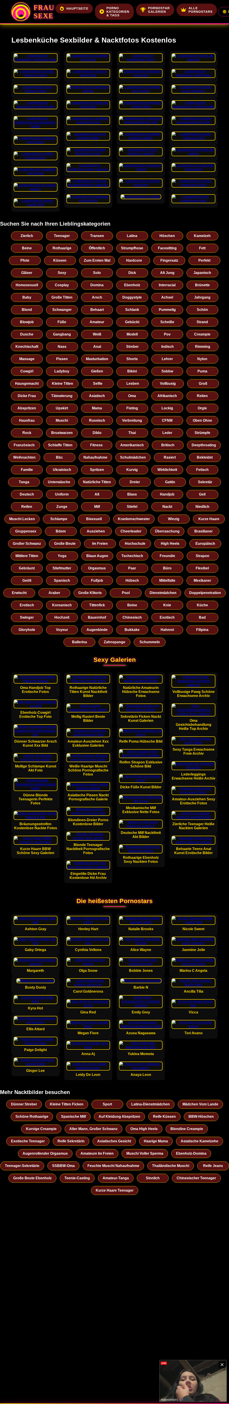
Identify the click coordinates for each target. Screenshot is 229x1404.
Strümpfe (202, 433)
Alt (97, 494)
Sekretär (205, 482)
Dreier (135, 482)
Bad (202, 617)
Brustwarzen (62, 433)
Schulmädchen (133, 457)
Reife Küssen (164, 1116)
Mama (97, 408)
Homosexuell (27, 285)
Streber (132, 346)
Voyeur (62, 630)
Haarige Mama (156, 1141)
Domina (97, 285)
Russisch (97, 420)
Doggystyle (132, 297)
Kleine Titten (62, 383)
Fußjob (97, 580)
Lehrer (167, 359)
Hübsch (132, 580)
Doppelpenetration (205, 593)
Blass (132, 494)
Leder (167, 433)
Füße (61, 322)
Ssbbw (167, 371)
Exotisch (167, 617)
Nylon (202, 359)
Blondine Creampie (186, 1129)
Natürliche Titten (97, 482)
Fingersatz (169, 260)
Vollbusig (168, 383)
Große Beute (65, 543)
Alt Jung (167, 273)
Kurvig (132, 470)
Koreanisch (62, 605)
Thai (132, 433)
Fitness (96, 445)
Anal (97, 346)
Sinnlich (153, 1178)
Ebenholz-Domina (191, 1153)
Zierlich (27, 236)
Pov (167, 334)
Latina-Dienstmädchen (150, 1104)
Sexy (62, 273)
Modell (132, 334)
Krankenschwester (134, 519)
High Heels (170, 543)
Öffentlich (97, 248)
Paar (132, 568)
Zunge (61, 507)
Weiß (97, 334)
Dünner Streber (24, 1104)
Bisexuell (94, 519)
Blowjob (27, 322)
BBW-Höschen (201, 1116)
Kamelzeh (202, 236)
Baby (26, 297)
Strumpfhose (132, 248)
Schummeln (150, 642)
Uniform (62, 494)
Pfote (24, 260)
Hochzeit (61, 617)
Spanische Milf (73, 1116)
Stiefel (132, 507)
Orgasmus (97, 568)
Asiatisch (97, 396)
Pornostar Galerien (159, 9)
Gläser (26, 273)
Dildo (97, 433)
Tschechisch (132, 556)
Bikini (132, 371)
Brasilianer (203, 531)
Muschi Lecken (22, 519)
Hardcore (134, 260)
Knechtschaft (26, 346)
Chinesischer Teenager (196, 1178)
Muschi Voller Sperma (144, 1153)
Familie (27, 470)
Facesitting (167, 248)
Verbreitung (132, 420)
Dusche (26, 334)
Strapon (202, 556)
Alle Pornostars (200, 9)
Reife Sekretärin (71, 1141)
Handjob (167, 494)
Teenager (62, 236)
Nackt (167, 507)
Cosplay (62, 285)
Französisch (24, 445)
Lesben (132, 383)
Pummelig (167, 310)
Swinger (27, 617)
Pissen (62, 359)
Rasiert (170, 457)
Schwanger (62, 310)
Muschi (62, 420)
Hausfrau (27, 420)
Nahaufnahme (95, 457)
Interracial (167, 285)
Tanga (24, 482)
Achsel (167, 297)
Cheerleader (131, 531)
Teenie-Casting (77, 1178)
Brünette (202, 285)
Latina (132, 236)
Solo (97, 273)
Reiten (202, 396)
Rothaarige (62, 248)
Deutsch (27, 494)
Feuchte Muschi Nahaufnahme (113, 1166)
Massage (26, 359)
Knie (167, 605)
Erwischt (19, 593)
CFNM (167, 420)
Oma (132, 396)
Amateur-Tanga (116, 1178)
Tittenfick (97, 605)
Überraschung (167, 531)
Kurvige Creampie (41, 1129)
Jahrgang (202, 297)
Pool (126, 593)
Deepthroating (204, 445)
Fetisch (202, 470)
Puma (202, 371)
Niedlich (202, 507)
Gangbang (62, 334)
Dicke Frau (27, 396)
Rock (26, 433)
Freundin (167, 556)
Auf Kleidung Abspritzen (119, 1116)
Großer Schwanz (27, 543)
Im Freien (100, 543)
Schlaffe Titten (60, 445)
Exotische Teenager (28, 1141)
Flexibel (202, 568)
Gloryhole (27, 630)
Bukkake (132, 630)
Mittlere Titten (26, 556)
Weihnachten (24, 457)
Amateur (97, 322)
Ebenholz (132, 285)
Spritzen (97, 470)
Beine (27, 248)
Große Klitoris (90, 593)
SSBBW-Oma (63, 1166)
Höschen (167, 236)
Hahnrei (167, 630)
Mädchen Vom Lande (200, 1104)
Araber (54, 593)
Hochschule (135, 543)
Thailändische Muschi (170, 1166)
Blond (27, 310)
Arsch (97, 297)
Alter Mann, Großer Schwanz (93, 1129)
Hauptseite (77, 8)
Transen (97, 236)
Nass (62, 346)
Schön (202, 310)
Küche (202, 605)
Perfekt (204, 260)
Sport (107, 1104)
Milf (97, 507)
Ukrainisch (62, 470)
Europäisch (205, 543)
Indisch (167, 346)
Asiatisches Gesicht (114, 1141)
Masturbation (97, 359)
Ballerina (79, 642)
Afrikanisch (167, 396)
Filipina (202, 630)
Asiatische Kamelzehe (199, 1141)
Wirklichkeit (167, 470)
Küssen (59, 260)
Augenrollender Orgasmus (45, 1153)
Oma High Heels (144, 1129)
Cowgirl (26, 371)
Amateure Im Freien (97, 1153)
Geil (202, 494)
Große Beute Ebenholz (32, 1178)
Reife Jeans (213, 1166)
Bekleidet (205, 457)
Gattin (170, 482)
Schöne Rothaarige (31, 1116)
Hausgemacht (27, 383)
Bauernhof (97, 617)
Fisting (132, 408)
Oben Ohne (202, 420)
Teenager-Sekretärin (22, 1166)
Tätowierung (61, 396)
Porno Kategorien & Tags (117, 11)
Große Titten (61, 297)
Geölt (26, 580)
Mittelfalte (167, 580)
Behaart (97, 310)
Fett (202, 248)
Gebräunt (27, 568)
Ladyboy (61, 371)
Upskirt (62, 408)
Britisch (167, 445)
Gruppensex (25, 531)
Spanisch (62, 580)
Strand (202, 322)
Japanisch (202, 273)
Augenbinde (97, 630)
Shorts (132, 359)
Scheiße (167, 322)
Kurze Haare (208, 519)
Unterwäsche (59, 482)
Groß (203, 383)
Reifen (26, 507)
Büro (167, 568)
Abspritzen (26, 408)
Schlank (132, 310)
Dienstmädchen (163, 593)
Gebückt (132, 322)
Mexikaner (202, 580)
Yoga (62, 556)
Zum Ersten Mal (97, 260)
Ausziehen (96, 531)
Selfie (97, 383)
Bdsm (61, 531)
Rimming (202, 346)
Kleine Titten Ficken (66, 1104)
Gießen (97, 371)
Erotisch (27, 605)
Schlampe (58, 519)
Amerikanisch (132, 445)
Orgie (202, 408)
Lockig (167, 408)
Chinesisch (132, 617)
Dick (132, 273)
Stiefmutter (62, 568)
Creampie (202, 334)
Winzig (173, 519)
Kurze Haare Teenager (115, 1190)
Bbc (59, 457)
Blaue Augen (97, 556)
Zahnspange (114, 642)
